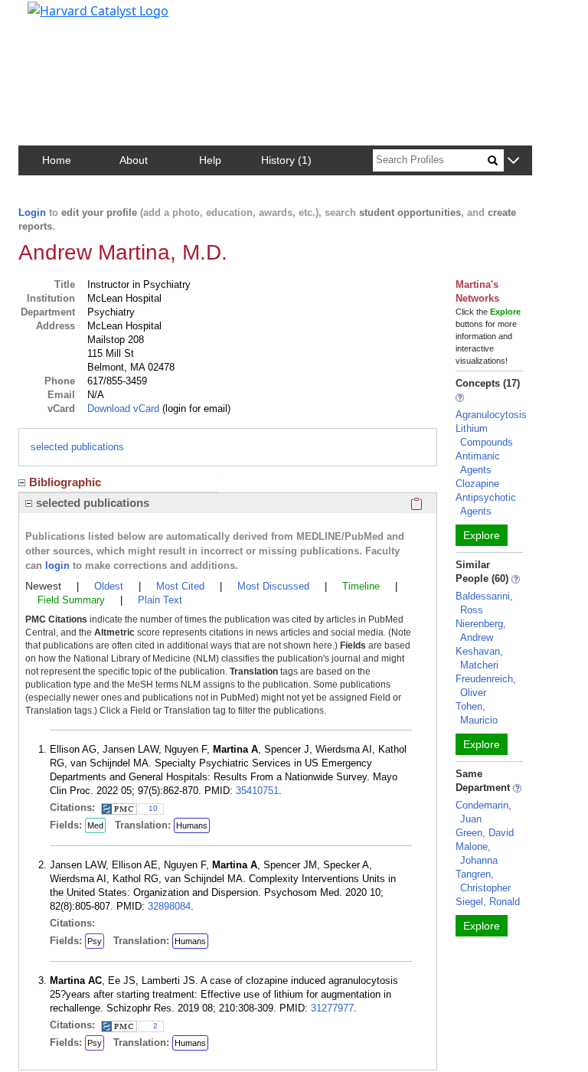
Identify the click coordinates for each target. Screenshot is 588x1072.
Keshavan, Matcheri (479, 658)
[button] (513, 161)
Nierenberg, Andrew (481, 630)
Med (95, 825)
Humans (191, 825)
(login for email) (194, 408)
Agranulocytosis (491, 414)
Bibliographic (65, 482)
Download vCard (123, 408)
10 (153, 808)
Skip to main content (63, 18)
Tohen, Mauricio (477, 713)
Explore (481, 535)
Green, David (485, 832)
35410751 (257, 790)
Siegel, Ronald (488, 901)
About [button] (133, 160)
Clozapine (477, 483)
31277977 (332, 1008)
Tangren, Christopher (483, 881)
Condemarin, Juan (483, 812)
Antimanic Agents (478, 463)
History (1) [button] (286, 160)
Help (210, 160)
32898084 (169, 906)
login (57, 565)
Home (56, 160)
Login (32, 212)
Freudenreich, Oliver (486, 685)
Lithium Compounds (484, 435)
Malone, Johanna (477, 853)
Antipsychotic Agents (486, 504)
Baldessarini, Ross (484, 603)
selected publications (77, 447)
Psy (94, 941)
